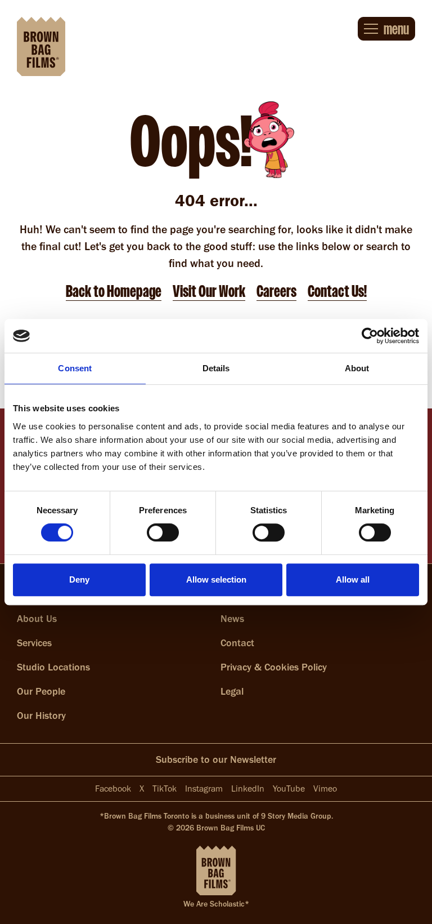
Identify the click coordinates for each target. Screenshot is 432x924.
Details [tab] (216, 368)
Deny (79, 579)
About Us (37, 618)
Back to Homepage (113, 291)
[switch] (163, 532)
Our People (41, 691)
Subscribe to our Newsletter (216, 759)
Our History (41, 715)
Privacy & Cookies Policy (273, 667)
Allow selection (216, 579)
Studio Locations (53, 667)
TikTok (164, 788)
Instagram (204, 788)
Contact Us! (337, 291)
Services (34, 643)
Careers (276, 291)
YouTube (289, 788)
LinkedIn (247, 788)
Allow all (353, 579)
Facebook (113, 788)
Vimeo (325, 788)
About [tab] (357, 368)
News (232, 618)
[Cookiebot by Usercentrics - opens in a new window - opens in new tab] (370, 335)
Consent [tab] (75, 368)
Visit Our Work (209, 291)
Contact (237, 643)
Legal (232, 691)
